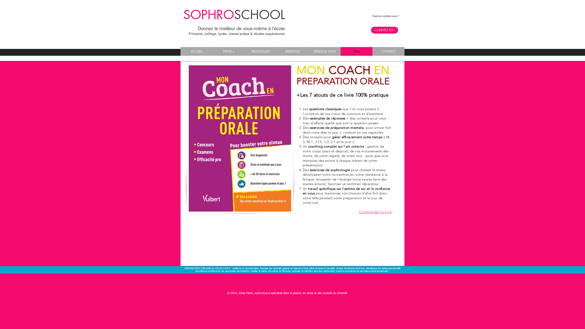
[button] (229, 51)
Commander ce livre (375, 212)
